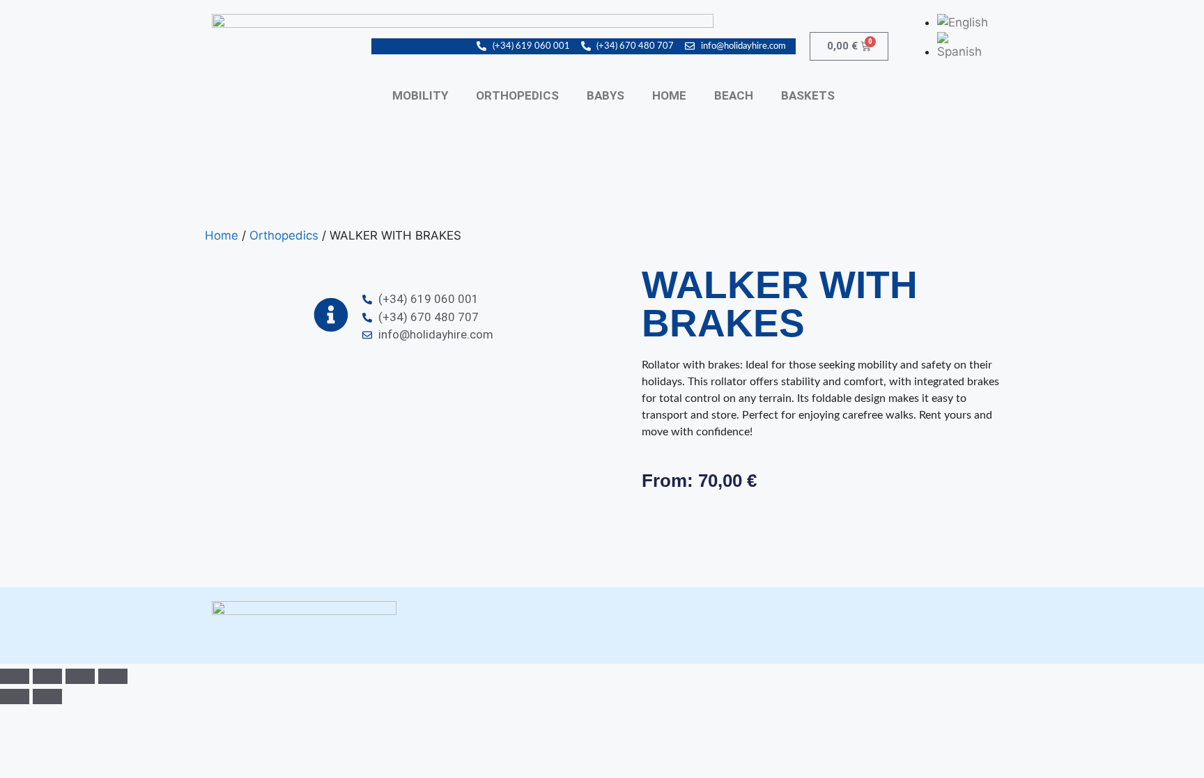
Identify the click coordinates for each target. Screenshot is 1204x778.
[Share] (80, 676)
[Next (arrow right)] (47, 696)
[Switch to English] (962, 22)
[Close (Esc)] (113, 676)
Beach (733, 95)
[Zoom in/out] (14, 676)
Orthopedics (517, 95)
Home (669, 95)
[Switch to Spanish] (964, 52)
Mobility (420, 95)
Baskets (808, 95)
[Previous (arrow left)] (14, 696)
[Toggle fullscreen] (47, 676)
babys (605, 95)
